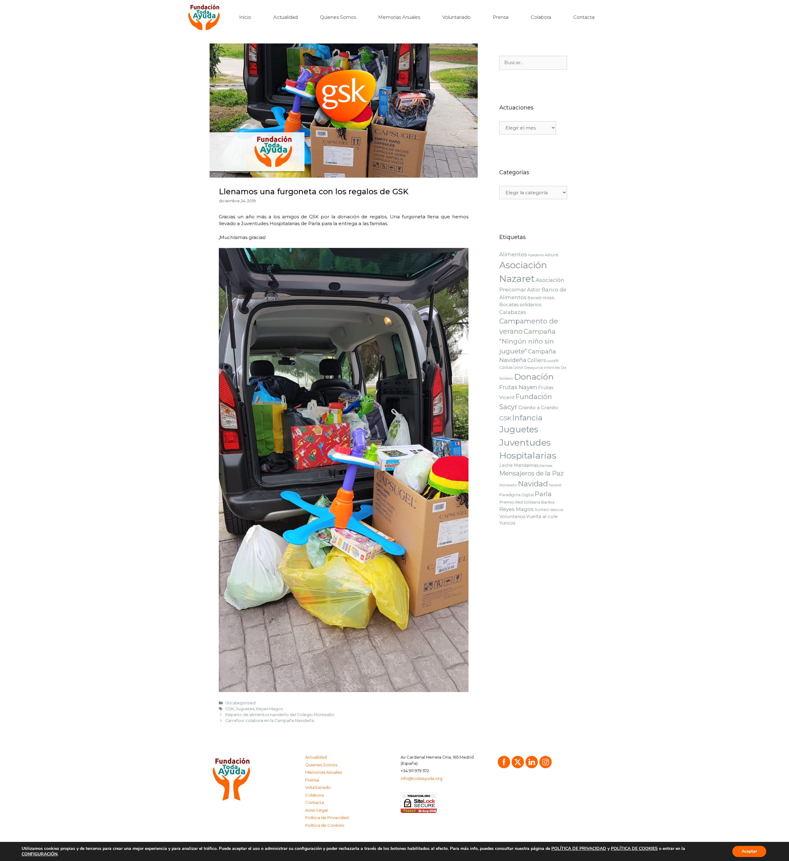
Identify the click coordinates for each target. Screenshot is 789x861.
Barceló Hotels (541, 297)
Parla (543, 494)
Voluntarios (512, 516)
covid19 (553, 361)
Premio (506, 502)
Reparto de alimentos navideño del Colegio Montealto (279, 714)
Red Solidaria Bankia (534, 502)
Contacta (584, 17)
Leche (506, 465)
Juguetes (245, 709)
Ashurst (551, 255)
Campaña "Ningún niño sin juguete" (527, 341)
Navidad (533, 483)
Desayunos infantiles (542, 367)
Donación (534, 377)
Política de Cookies (324, 825)
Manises (545, 466)
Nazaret (555, 485)
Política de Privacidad (327, 817)
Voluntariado (456, 17)
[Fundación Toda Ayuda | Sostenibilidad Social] (205, 17)
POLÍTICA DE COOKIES (634, 848)
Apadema (536, 255)
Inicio (245, 17)
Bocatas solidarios (520, 304)
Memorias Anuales (399, 17)
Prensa (501, 17)
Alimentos (513, 254)
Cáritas (506, 367)
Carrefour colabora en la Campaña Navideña (269, 720)
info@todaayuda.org (421, 778)
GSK (229, 709)
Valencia (556, 510)
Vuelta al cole (542, 516)
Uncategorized (240, 703)
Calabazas (512, 312)
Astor (534, 289)
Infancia (527, 417)
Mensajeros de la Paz (531, 473)
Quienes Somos (338, 17)
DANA (518, 368)
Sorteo (542, 509)
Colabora (541, 17)
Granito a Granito (538, 407)
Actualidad (285, 17)
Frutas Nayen (518, 387)
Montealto (508, 485)
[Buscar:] (533, 62)
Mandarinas (526, 465)
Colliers (536, 360)
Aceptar (749, 851)
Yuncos (507, 523)
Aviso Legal (316, 810)
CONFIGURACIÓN (39, 854)
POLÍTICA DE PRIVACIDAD (578, 848)
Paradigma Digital (516, 494)
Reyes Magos (269, 709)
